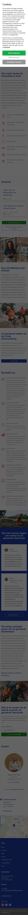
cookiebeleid (6, 47)
